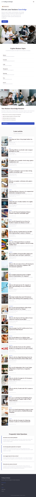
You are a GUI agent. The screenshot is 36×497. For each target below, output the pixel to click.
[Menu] (33, 1)
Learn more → (5, 123)
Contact (3, 491)
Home (2, 484)
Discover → (5, 21)
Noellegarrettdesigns (7, 1)
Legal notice (3, 489)
